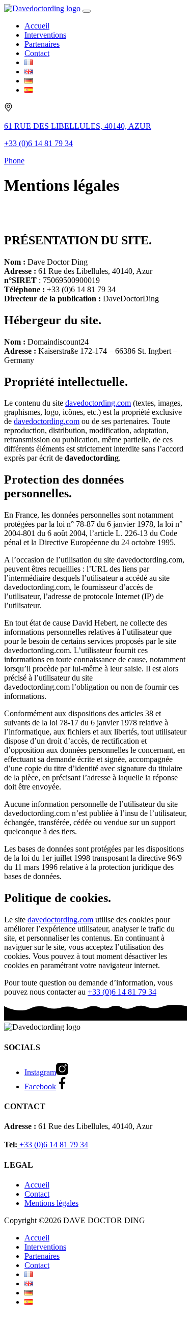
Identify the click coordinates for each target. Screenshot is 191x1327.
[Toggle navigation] (87, 11)
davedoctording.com (98, 403)
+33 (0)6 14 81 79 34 (122, 991)
